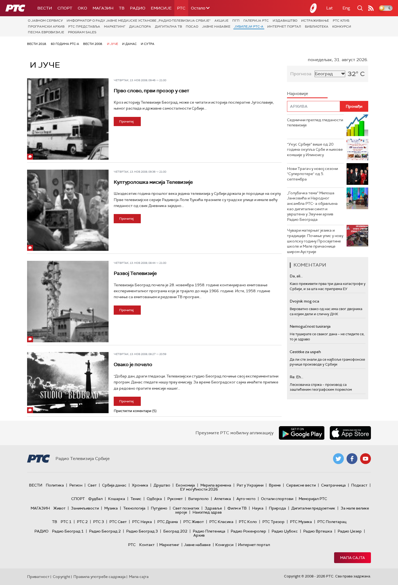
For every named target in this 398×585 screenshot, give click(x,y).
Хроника (140, 485)
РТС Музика (301, 521)
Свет (92, 485)
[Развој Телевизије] (68, 301)
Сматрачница (333, 485)
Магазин (103, 8)
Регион (75, 485)
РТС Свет (118, 521)
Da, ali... (296, 276)
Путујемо (159, 508)
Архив (199, 535)
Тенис (136, 498)
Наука (257, 508)
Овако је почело (133, 364)
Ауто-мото (246, 498)
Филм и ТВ (237, 508)
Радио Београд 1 (68, 531)
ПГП (236, 20)
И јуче (112, 44)
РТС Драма (167, 521)
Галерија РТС (256, 20)
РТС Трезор (273, 521)
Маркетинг (114, 26)
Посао (192, 26)
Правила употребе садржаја (99, 576)
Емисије (161, 8)
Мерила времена (215, 485)
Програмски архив (46, 26)
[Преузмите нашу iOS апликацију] (350, 433)
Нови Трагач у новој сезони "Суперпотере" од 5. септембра (312, 174)
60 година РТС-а (65, 44)
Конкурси (341, 26)
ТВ (122, 8)
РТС (181, 8)
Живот (59, 508)
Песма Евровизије (46, 32)
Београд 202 (175, 531)
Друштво (162, 485)
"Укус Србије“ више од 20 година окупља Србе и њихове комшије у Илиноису (315, 149)
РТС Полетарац (331, 521)
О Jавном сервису (45, 20)
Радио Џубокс (285, 531)
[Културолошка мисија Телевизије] (68, 210)
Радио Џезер (350, 531)
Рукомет (175, 498)
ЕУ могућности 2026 (199, 489)
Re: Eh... (296, 376)
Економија (185, 485)
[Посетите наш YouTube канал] (365, 458)
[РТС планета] (313, 8)
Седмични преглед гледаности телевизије (315, 122)
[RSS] (371, 8)
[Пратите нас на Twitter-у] (338, 458)
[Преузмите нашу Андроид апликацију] (301, 433)
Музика (111, 508)
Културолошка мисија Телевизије (153, 182)
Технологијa (134, 508)
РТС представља (84, 26)
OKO (82, 8)
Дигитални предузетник (313, 508)
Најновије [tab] (297, 93)
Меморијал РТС (313, 498)
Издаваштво (285, 20)
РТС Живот (193, 521)
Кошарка (116, 498)
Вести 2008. (93, 44)
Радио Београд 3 (142, 531)
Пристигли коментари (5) (135, 411)
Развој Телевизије (135, 273)
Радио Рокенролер (248, 531)
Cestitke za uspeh (305, 351)
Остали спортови (277, 498)
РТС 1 (66, 521)
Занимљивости (85, 508)
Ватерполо (198, 498)
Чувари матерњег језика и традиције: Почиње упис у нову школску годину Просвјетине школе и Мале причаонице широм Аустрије (315, 241)
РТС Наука (142, 521)
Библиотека (316, 26)
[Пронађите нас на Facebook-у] (352, 458)
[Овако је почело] (68, 382)
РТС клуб (341, 20)
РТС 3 (98, 521)
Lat (329, 8)
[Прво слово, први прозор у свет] (68, 119)
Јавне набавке (216, 26)
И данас (129, 44)
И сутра (147, 44)
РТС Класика (221, 521)
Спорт (64, 8)
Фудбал (95, 498)
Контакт (147, 544)
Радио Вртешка (317, 531)
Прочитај (126, 121)
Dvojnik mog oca (304, 301)
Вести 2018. (37, 44)
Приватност (38, 576)
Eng (346, 8)
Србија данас (114, 485)
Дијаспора (140, 26)
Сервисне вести (301, 485)
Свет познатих (186, 508)
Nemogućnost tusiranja (310, 326)
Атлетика (222, 498)
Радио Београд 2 (105, 531)
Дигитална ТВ (168, 26)
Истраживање (315, 20)
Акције (221, 20)
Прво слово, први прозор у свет (151, 90)
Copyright (61, 576)
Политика (55, 485)
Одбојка (154, 498)
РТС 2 (82, 521)
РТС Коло (248, 521)
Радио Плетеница (209, 531)
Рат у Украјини (250, 485)
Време (275, 485)
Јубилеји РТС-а (248, 26)
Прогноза (300, 74)
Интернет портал (284, 26)
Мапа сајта (352, 557)
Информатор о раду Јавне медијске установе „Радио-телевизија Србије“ (139, 20)
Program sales (82, 32)
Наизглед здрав (207, 512)
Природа (277, 508)
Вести (44, 8)
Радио (137, 8)
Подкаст (359, 485)
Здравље (213, 508)
